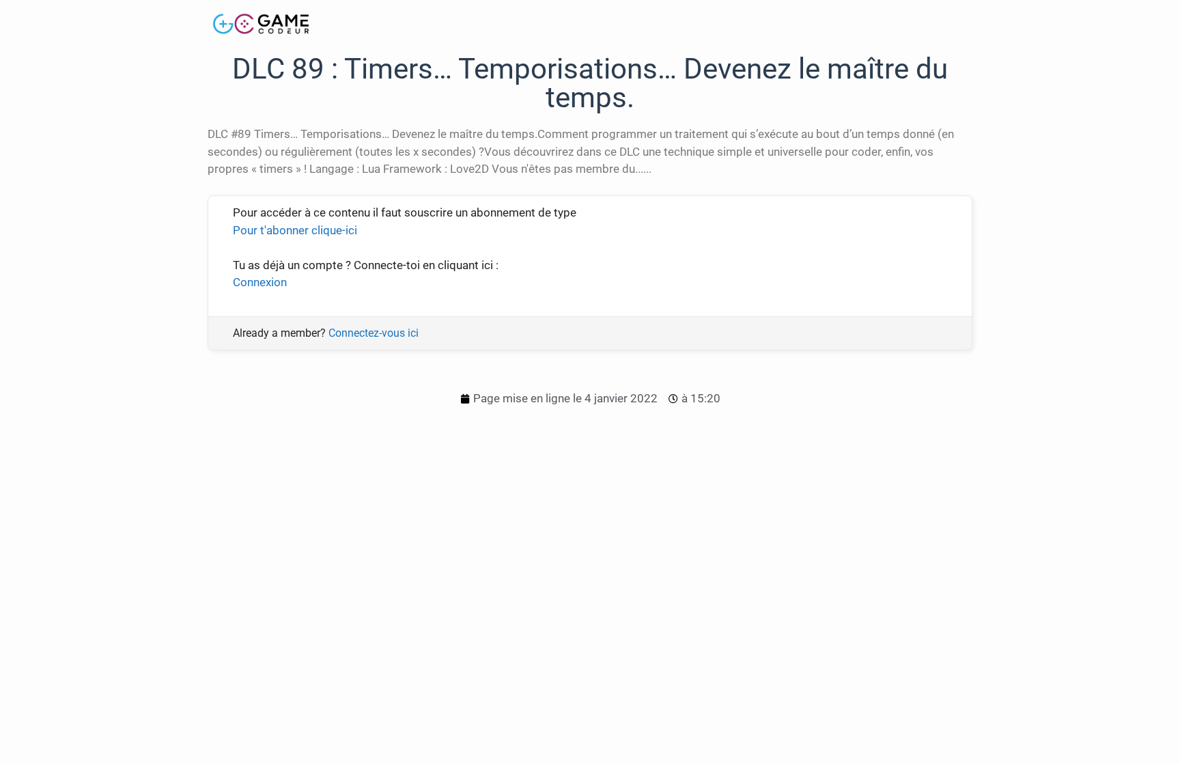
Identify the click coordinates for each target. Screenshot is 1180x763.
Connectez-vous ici (373, 333)
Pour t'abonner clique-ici (295, 230)
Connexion (260, 282)
